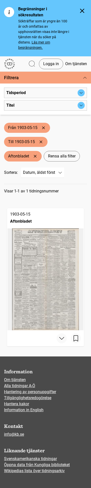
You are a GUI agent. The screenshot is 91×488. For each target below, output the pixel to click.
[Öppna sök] (32, 64)
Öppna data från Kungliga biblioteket (37, 464)
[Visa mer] (62, 338)
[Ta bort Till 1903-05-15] (40, 141)
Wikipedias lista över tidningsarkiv (34, 470)
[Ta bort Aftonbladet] (35, 156)
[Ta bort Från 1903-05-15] (43, 127)
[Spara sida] (76, 338)
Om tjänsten (76, 63)
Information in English (23, 410)
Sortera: (11, 172)
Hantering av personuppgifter (30, 391)
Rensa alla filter (62, 156)
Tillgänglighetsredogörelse (27, 397)
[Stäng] (82, 11)
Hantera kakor (16, 403)
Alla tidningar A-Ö (19, 385)
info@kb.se (14, 434)
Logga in (51, 63)
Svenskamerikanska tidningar (30, 458)
